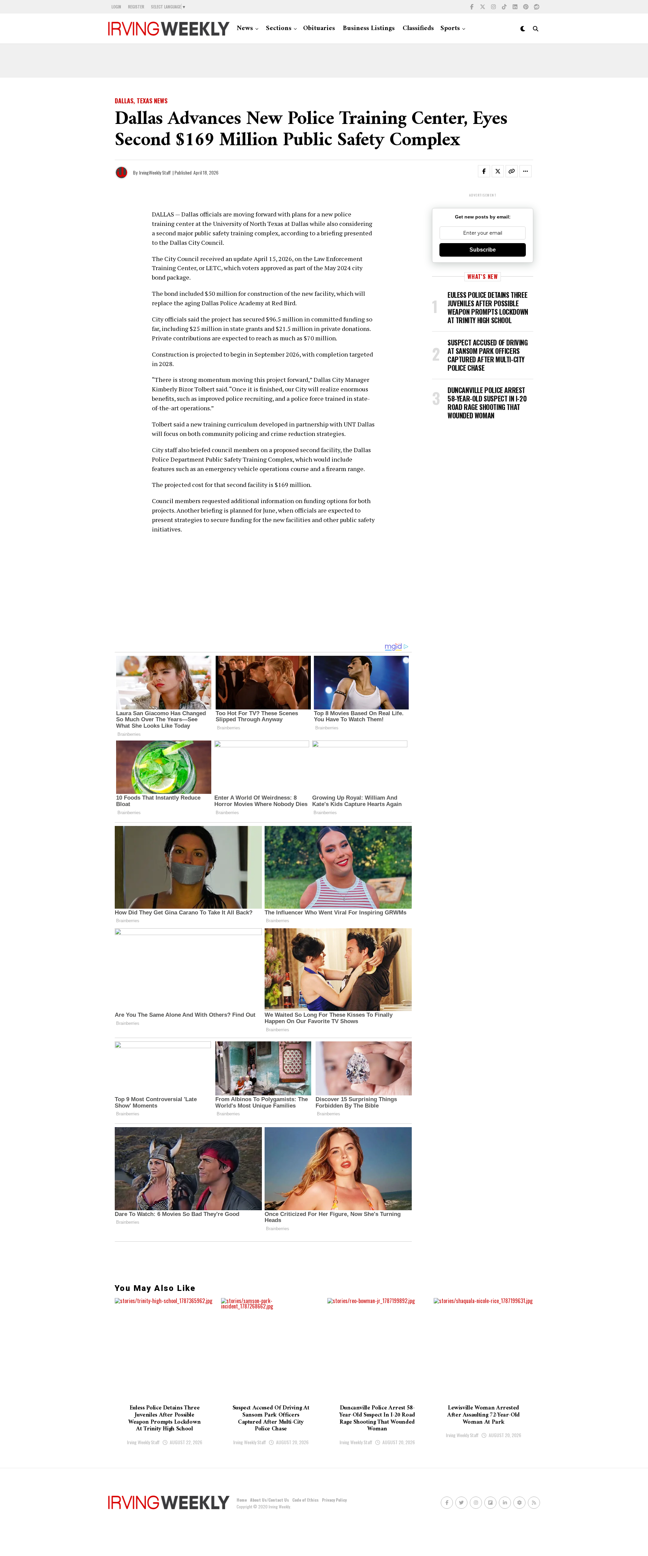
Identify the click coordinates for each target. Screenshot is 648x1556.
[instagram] (493, 7)
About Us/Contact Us (269, 1500)
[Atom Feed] (519, 1503)
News (245, 28)
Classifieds (418, 28)
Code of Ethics (305, 1500)
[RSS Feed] (534, 1503)
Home (242, 1500)
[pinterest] (525, 7)
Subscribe (482, 250)
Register (136, 6)
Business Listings (369, 28)
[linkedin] (515, 7)
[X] (482, 7)
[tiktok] (504, 7)
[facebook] (471, 7)
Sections (278, 28)
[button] (488, 172)
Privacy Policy (334, 1500)
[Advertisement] (324, 61)
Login (116, 6)
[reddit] (536, 7)
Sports (450, 28)
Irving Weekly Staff (143, 1442)
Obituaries (319, 28)
